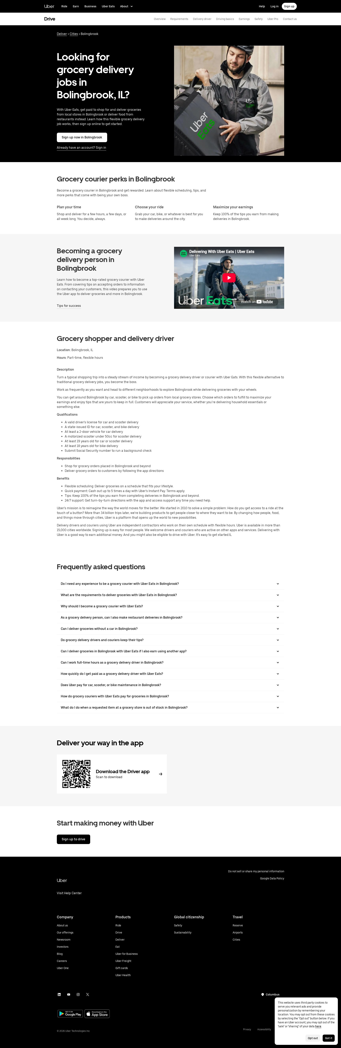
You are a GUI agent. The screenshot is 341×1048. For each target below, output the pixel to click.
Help (262, 6)
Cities (74, 34)
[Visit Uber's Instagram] (78, 994)
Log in (275, 6)
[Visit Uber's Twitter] (87, 994)
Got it (328, 1038)
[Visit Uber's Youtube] (68, 994)
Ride (64, 6)
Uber (49, 6)
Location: (64, 350)
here (318, 1026)
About (124, 6)
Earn (76, 6)
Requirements (179, 19)
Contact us (290, 19)
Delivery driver (202, 19)
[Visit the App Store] (97, 1014)
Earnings (244, 19)
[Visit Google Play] (70, 1014)
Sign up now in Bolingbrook (82, 137)
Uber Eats (108, 6)
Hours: (62, 358)
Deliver (62, 34)
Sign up (289, 6)
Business (90, 6)
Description (65, 369)
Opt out (313, 1038)
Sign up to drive (73, 839)
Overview (160, 19)
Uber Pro (272, 19)
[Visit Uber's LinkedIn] (59, 994)
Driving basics (225, 19)
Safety (259, 19)
